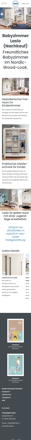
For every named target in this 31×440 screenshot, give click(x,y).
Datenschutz (6, 395)
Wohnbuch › (15, 348)
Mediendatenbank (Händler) (12, 389)
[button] (3, 437)
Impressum (6, 392)
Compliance (6, 398)
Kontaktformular (8, 426)
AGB (3, 400)
